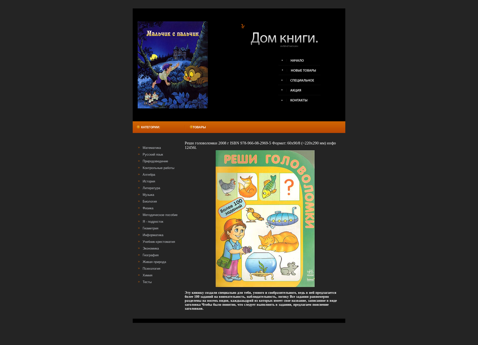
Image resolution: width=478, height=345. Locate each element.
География (151, 255)
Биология (150, 201)
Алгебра (149, 174)
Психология (151, 268)
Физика (148, 208)
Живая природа (154, 262)
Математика (152, 148)
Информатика (153, 235)
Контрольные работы (158, 168)
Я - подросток (153, 221)
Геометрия (150, 228)
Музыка (148, 195)
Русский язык (153, 154)
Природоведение (155, 161)
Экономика (151, 248)
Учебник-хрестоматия (159, 242)
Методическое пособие (160, 215)
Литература (151, 188)
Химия (147, 275)
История (149, 181)
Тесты (147, 282)
